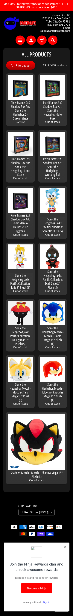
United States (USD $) (34, 512)
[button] (20, 65)
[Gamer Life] (19, 23)
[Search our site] (52, 40)
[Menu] (20, 40)
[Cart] (42, 40)
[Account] (31, 40)
